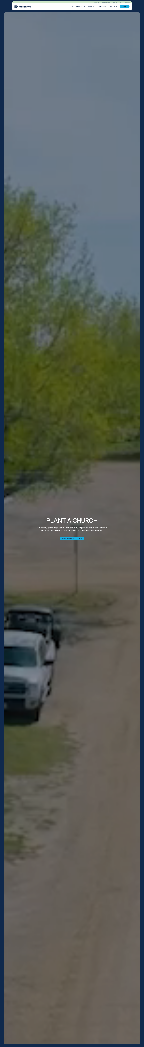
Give (124, 7)
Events (91, 6)
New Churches (127, 2)
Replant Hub (115, 2)
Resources (102, 6)
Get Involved (79, 7)
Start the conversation (72, 538)
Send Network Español (106, 2)
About (112, 6)
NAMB (121, 2)
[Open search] (118, 6)
